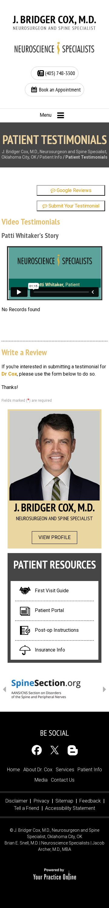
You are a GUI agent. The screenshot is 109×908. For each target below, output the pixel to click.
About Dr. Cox (37, 769)
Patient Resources (54, 564)
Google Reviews (73, 190)
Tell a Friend (26, 808)
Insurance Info (50, 650)
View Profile (54, 537)
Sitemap (64, 801)
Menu (45, 115)
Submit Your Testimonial (73, 206)
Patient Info (51, 157)
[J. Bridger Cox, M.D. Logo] (54, 23)
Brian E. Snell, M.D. (21, 843)
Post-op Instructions (57, 630)
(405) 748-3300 (60, 73)
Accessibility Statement (70, 808)
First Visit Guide (52, 590)
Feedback (90, 801)
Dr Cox (9, 374)
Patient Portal (49, 610)
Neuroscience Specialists (65, 843)
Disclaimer (16, 801)
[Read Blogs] (72, 750)
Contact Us (62, 780)
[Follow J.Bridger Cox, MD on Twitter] (54, 750)
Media (41, 780)
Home (13, 769)
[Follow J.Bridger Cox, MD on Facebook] (37, 750)
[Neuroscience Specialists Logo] (54, 47)
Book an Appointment (60, 89)
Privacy (41, 801)
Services (65, 769)
